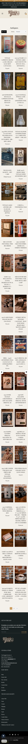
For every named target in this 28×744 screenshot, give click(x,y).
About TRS (3, 698)
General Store (4, 685)
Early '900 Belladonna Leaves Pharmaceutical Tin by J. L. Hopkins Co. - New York (7, 282)
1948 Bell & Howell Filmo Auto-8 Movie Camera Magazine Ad (21, 435)
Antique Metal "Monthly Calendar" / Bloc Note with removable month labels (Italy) (21, 323)
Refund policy (4, 722)
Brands (2, 682)
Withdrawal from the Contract (7, 724)
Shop (2, 674)
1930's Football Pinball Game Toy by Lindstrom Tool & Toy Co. (20, 98)
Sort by (12, 31)
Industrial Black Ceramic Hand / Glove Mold (21, 470)
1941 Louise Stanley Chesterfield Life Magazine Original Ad (7, 398)
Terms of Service (5, 719)
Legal (2, 711)
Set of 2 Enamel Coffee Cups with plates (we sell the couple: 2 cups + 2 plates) (21, 592)
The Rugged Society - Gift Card (7, 172)
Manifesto (3, 690)
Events (2, 687)
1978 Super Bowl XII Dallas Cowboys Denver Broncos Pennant (7, 98)
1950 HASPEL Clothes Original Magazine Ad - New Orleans (7, 435)
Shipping (3, 706)
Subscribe (24, 631)
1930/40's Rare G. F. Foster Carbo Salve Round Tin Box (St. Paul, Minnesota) (21, 62)
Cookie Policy (4, 717)
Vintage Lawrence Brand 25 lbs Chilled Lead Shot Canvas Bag (7, 62)
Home (3, 20)
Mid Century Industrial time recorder (7, 244)
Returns (3, 709)
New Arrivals (4, 679)
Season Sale (4, 677)
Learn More (15, 739)
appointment (10, 659)
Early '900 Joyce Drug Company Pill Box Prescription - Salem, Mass (7, 555)
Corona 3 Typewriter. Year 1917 (21, 207)
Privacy (3, 714)
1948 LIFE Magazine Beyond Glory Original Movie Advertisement (20, 398)
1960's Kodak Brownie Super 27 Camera (21, 553)
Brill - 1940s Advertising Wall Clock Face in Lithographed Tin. (7, 362)
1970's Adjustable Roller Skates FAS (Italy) (7, 319)
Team (2, 701)
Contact (3, 704)
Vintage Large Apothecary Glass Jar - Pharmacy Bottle (7, 209)
